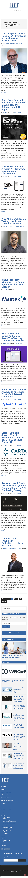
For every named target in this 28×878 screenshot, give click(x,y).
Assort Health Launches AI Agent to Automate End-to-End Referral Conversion (14, 393)
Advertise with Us (4, 794)
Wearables (5, 833)
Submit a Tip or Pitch (14, 633)
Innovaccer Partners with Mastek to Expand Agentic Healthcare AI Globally (13, 283)
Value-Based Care (5, 838)
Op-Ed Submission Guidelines (7, 800)
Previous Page (5, 598)
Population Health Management (9, 821)
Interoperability (6, 820)
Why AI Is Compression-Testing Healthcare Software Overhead (14, 221)
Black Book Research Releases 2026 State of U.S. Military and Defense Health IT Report (13, 105)
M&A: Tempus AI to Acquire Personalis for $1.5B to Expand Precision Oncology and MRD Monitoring (19, 736)
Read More (3, 92)
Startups (3, 836)
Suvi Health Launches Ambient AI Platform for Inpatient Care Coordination (13, 170)
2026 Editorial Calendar (6, 792)
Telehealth (5, 831)
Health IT (3, 815)
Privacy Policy (14, 871)
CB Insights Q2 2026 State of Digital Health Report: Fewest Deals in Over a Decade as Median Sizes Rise (19, 717)
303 (21, 599)
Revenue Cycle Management (9, 823)
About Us (3, 789)
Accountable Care (6, 840)
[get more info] (26, 10)
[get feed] (15, 10)
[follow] (17, 10)
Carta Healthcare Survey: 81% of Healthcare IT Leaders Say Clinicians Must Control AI (12, 438)
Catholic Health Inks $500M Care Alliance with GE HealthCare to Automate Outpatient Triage (19, 757)
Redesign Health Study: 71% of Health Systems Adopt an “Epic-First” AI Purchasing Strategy (13, 487)
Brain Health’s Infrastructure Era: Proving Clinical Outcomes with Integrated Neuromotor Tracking (19, 746)
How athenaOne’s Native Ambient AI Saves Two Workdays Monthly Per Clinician (12, 337)
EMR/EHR (5, 818)
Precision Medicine (7, 830)
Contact (3, 803)
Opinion (3, 812)
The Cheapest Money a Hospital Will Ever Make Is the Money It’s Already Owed (13, 37)
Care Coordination (7, 817)
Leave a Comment (11, 45)
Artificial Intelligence (7, 827)
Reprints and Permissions (6, 797)
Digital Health (4, 826)
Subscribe (3, 806)
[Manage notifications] (25, 875)
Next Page (4, 601)
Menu (15, 15)
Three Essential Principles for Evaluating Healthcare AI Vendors (12, 542)
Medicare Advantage (7, 841)
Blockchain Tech (6, 828)
